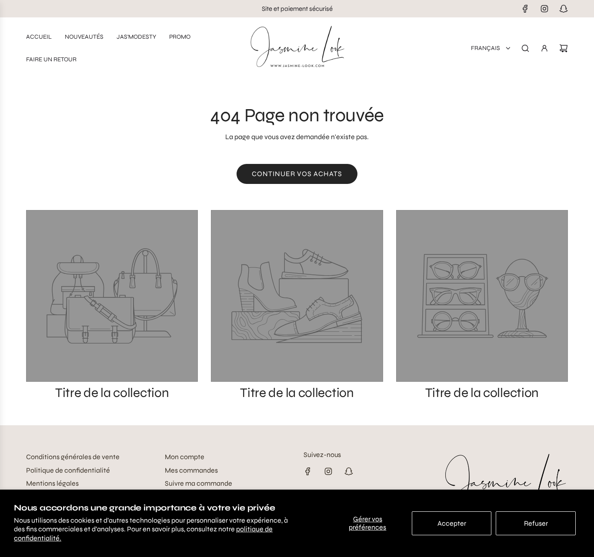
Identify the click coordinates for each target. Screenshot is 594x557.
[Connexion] (544, 48)
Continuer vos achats (297, 174)
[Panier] (563, 48)
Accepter (451, 523)
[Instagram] (544, 8)
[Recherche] (525, 48)
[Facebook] (525, 8)
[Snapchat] (563, 8)
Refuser (536, 523)
